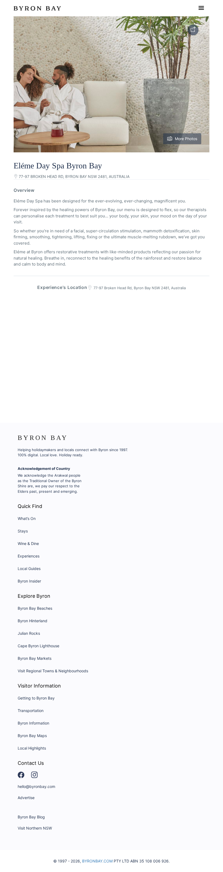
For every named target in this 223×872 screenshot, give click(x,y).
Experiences (28, 556)
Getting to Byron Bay (36, 698)
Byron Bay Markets (34, 658)
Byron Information (33, 723)
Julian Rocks (29, 633)
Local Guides (29, 568)
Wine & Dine (28, 543)
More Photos (186, 138)
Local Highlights (32, 748)
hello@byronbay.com (36, 786)
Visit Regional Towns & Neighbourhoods (53, 670)
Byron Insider (29, 581)
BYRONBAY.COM (97, 861)
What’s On (27, 518)
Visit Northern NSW (35, 828)
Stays (23, 531)
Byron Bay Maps (32, 735)
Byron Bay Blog (31, 817)
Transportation (31, 710)
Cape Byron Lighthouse (38, 645)
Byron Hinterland (32, 620)
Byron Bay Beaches (35, 608)
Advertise (26, 797)
